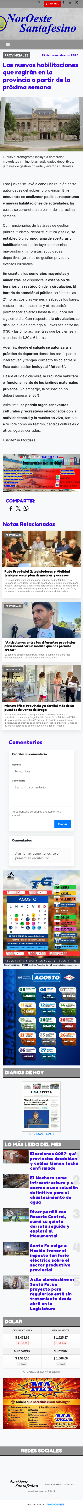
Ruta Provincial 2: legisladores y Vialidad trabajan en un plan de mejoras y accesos (37, 573)
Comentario (18, 780)
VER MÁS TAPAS (41, 1134)
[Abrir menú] (8, 44)
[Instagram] (71, 4)
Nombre (16, 764)
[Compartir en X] (18, 508)
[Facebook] (64, 4)
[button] (40, 4)
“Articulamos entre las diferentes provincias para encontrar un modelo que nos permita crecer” (40, 646)
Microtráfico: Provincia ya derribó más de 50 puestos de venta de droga (39, 708)
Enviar (62, 824)
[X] (78, 4)
